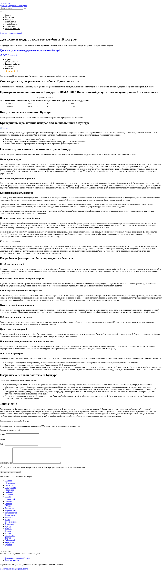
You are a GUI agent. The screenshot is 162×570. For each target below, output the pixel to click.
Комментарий (6, 463)
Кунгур (8, 526)
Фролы (8, 501)
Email (3, 439)
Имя (2, 435)
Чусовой (8, 545)
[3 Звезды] (12, 71)
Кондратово (10, 487)
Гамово (8, 481)
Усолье (8, 538)
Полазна (9, 494)
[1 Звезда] (6, 71)
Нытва (8, 531)
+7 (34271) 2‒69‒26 (8, 55)
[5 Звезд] (17, 71)
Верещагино (10, 510)
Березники (9, 508)
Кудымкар (9, 524)
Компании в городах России (17, 558)
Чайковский (10, 540)
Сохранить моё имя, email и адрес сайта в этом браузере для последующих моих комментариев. (44, 467)
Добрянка (9, 517)
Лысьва (8, 529)
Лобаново (9, 490)
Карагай (9, 485)
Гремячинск (10, 515)
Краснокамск (10, 522)
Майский (9, 492)
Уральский (10, 499)
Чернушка (9, 542)
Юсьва (8, 506)
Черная (8, 503)
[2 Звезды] (9, 71)
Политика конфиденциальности (14, 569)
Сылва (8, 497)
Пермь (8, 533)
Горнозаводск (11, 513)
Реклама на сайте (12, 560)
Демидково (10, 483)
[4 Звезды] (14, 71)
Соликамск (10, 535)
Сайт (2, 444)
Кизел (7, 519)
